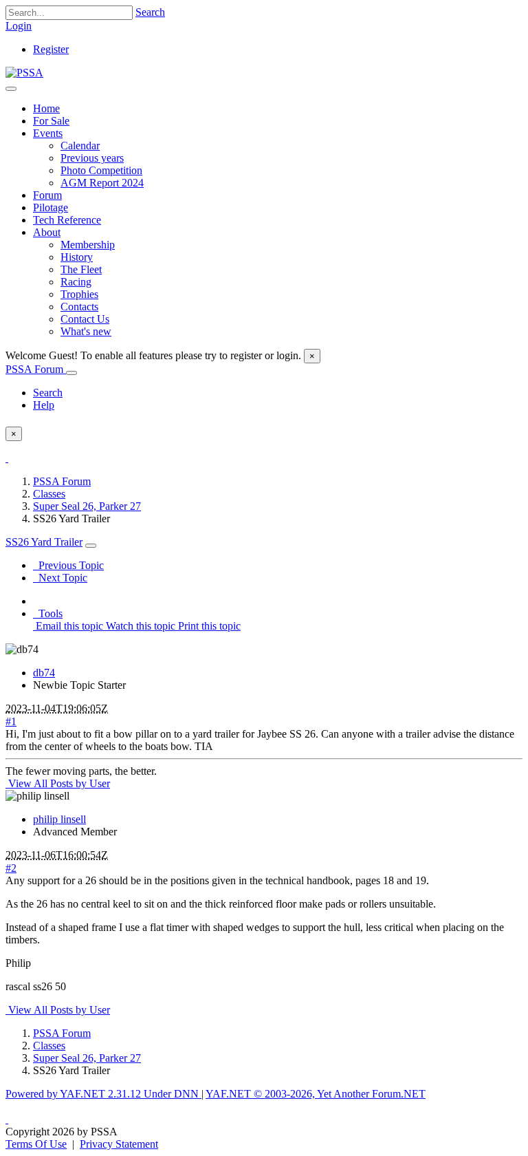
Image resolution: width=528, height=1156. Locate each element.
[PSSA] (24, 72)
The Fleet (81, 269)
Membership (87, 244)
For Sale (51, 121)
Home (46, 108)
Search (150, 12)
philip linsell (59, 819)
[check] (7, 458)
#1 (11, 721)
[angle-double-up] (7, 1119)
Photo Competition (101, 170)
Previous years (92, 158)
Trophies (79, 294)
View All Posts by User (58, 783)
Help (43, 405)
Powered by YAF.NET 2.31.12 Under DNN (103, 1094)
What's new (85, 331)
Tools (48, 613)
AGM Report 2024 (102, 183)
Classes (49, 494)
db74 (44, 672)
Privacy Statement (119, 1144)
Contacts (79, 306)
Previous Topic (68, 565)
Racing (75, 282)
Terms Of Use (36, 1144)
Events (48, 133)
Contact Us (84, 319)
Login (19, 26)
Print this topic (208, 626)
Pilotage (50, 207)
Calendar (80, 145)
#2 (11, 868)
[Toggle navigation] (11, 89)
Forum (47, 195)
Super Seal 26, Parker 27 (87, 506)
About (46, 232)
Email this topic (68, 626)
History (76, 257)
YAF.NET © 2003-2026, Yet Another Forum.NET (316, 1094)
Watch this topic (139, 626)
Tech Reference (67, 220)
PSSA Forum (36, 369)
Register (51, 49)
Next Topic (60, 578)
